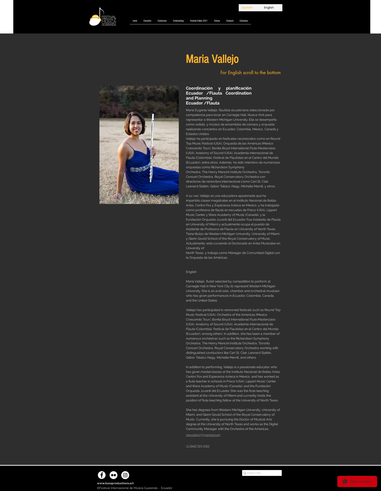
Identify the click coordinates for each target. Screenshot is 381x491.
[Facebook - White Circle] (102, 475)
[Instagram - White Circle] (125, 475)
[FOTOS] (113, 475)
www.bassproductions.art (115, 483)
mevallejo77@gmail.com (203, 435)
